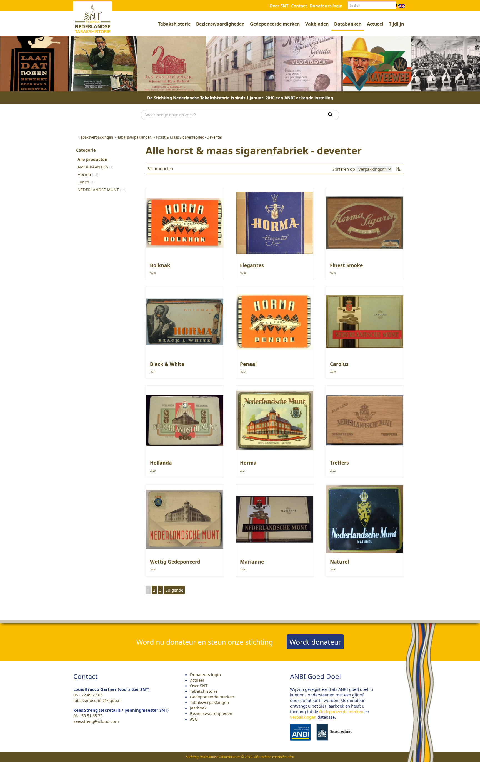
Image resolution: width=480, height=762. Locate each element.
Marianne (252, 561)
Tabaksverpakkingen (209, 702)
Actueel (375, 24)
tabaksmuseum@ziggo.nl (97, 700)
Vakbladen (317, 24)
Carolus (339, 364)
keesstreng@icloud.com (96, 721)
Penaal (248, 364)
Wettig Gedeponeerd (175, 561)
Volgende (174, 590)
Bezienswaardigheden (220, 24)
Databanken (347, 24)
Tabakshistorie (174, 24)
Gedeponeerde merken (275, 24)
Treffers (339, 462)
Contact (299, 5)
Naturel (339, 561)
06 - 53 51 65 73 (87, 715)
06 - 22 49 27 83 (87, 695)
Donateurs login (326, 5)
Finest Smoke (346, 265)
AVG (194, 719)
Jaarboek (198, 708)
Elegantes (252, 265)
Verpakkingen (303, 717)
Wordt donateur (315, 642)
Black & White (167, 364)
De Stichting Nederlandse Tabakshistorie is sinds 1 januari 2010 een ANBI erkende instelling (240, 97)
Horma (248, 462)
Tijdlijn (396, 24)
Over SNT (278, 5)
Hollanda (161, 462)
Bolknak (160, 265)
